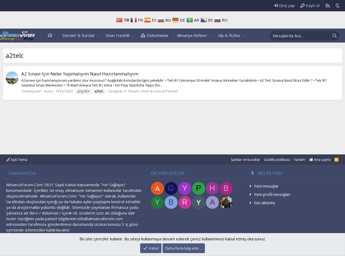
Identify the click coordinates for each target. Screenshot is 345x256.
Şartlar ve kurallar (245, 159)
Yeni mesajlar (266, 186)
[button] (98, 35)
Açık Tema (18, 159)
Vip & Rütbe (229, 35)
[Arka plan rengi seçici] (327, 5)
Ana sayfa (50, 35)
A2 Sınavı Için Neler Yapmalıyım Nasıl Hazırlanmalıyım (79, 74)
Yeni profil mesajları (272, 194)
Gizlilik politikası (277, 159)
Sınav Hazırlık (118, 35)
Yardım (299, 159)
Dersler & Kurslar (79, 35)
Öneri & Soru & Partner (159, 91)
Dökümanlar (158, 35)
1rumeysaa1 (31, 91)
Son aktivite (264, 202)
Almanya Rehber (192, 35)
